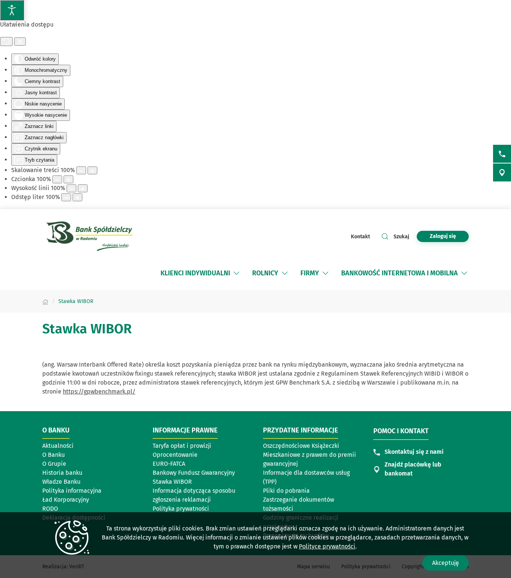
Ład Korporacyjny (65, 499)
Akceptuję (445, 562)
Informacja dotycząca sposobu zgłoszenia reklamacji (194, 495)
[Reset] (6, 41)
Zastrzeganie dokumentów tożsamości (298, 504)
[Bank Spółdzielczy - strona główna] (91, 236)
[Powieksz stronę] (92, 170)
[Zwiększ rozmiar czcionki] (68, 179)
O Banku (53, 454)
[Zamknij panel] (20, 41)
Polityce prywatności (327, 546)
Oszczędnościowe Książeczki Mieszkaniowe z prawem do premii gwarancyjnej (309, 454)
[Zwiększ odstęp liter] (77, 197)
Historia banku (62, 472)
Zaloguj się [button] (443, 236)
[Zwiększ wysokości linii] (83, 188)
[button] (236, 273)
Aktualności (58, 445)
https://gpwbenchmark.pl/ (99, 391)
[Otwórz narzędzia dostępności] (12, 10)
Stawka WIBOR (172, 481)
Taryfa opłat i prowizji (182, 445)
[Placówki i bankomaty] (502, 172)
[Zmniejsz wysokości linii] (71, 188)
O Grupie (54, 463)
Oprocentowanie (175, 454)
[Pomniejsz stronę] (81, 170)
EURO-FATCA (169, 463)
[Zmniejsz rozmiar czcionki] (57, 179)
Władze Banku (61, 481)
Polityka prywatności (181, 508)
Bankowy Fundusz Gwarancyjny (194, 472)
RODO (50, 508)
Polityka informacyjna (71, 490)
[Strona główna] (45, 301)
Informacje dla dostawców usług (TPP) (306, 477)
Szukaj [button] (401, 236)
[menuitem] (200, 273)
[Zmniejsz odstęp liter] (66, 197)
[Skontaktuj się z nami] (502, 154)
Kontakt (360, 236)
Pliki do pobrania (286, 490)
